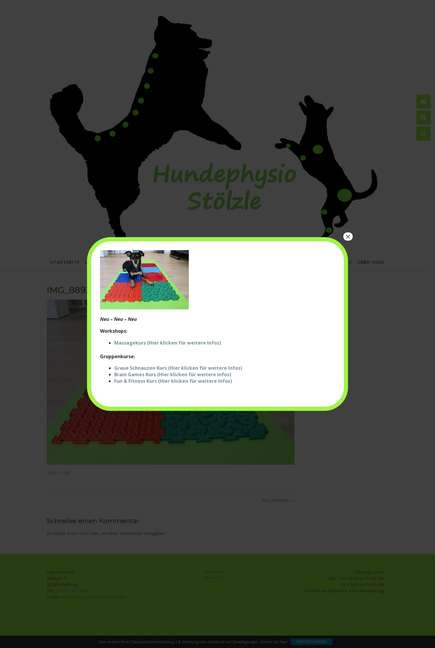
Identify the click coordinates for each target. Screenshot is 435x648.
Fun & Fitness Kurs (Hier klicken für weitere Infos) (173, 381)
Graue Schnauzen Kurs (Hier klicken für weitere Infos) (178, 368)
